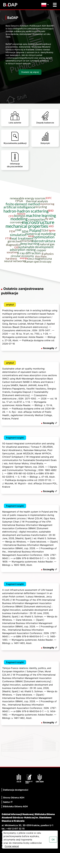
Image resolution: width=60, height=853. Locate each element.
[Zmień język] (45, 5)
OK (53, 839)
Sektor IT (8, 802)
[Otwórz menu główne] (55, 5)
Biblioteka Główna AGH (15, 806)
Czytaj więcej (12, 846)
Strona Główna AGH (13, 797)
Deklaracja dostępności (15, 789)
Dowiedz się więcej (30, 72)
